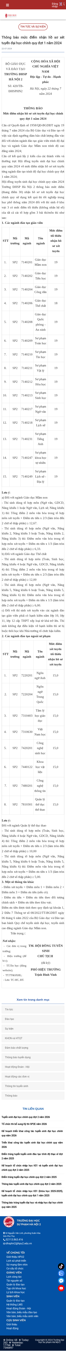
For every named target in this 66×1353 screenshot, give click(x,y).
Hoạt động (12, 1328)
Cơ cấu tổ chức (14, 1268)
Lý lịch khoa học (15, 1292)
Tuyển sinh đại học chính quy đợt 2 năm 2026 (26, 1117)
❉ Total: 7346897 (12, 1346)
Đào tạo (9, 1019)
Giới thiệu (11, 1324)
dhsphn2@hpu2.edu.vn (19, 1243)
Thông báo (11, 1095)
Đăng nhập (55, 5)
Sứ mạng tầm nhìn (17, 1264)
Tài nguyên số (14, 1280)
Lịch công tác (14, 1276)
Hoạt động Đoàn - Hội (17, 1066)
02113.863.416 (14, 1239)
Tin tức (9, 1009)
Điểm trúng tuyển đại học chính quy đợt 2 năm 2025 (29, 1177)
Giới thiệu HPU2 (15, 1256)
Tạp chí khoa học (16, 1288)
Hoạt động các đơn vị (17, 1076)
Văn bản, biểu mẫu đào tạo (21, 1312)
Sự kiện (9, 1028)
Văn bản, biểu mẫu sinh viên (22, 1316)
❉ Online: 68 (10, 1340)
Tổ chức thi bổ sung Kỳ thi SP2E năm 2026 (24, 1124)
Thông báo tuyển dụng (18, 1057)
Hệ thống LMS (14, 1304)
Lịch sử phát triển (16, 1260)
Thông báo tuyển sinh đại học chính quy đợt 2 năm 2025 (31, 1184)
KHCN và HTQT (13, 1038)
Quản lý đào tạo (15, 1284)
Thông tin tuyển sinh (16, 1086)
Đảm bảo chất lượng (16, 1047)
